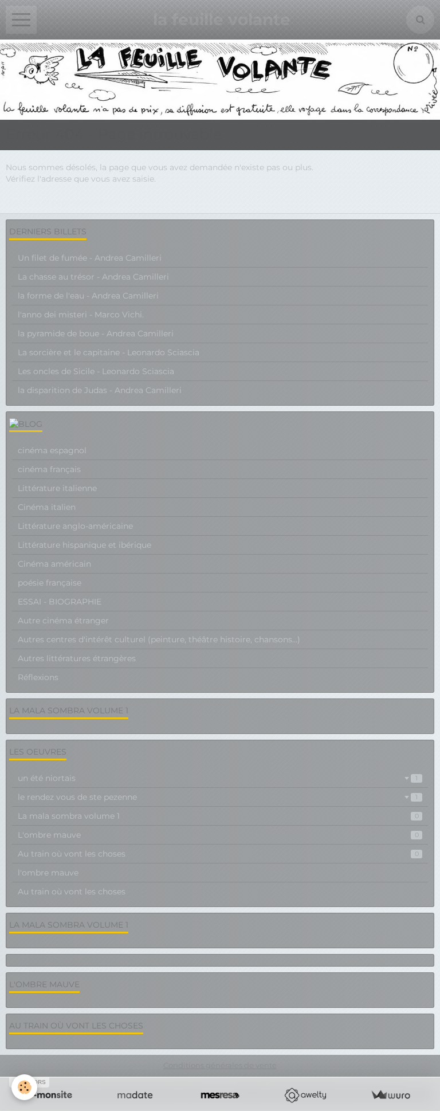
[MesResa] (220, 1095)
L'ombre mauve (218, 835)
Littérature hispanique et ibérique (84, 545)
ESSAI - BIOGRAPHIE (59, 601)
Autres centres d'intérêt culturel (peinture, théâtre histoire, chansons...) (159, 639)
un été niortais (218, 778)
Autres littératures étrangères (77, 658)
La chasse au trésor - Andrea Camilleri (93, 277)
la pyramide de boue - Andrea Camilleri (96, 333)
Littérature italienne (57, 488)
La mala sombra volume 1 (218, 816)
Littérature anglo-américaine (75, 526)
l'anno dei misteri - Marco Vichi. (81, 314)
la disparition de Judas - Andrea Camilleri (100, 390)
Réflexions (38, 677)
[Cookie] (24, 1087)
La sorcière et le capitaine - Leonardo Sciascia (108, 352)
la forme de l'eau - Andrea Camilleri (88, 295)
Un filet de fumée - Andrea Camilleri (90, 258)
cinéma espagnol (52, 450)
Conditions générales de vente (220, 1065)
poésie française (49, 583)
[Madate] (135, 1095)
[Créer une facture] (390, 1095)
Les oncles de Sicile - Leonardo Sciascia (96, 371)
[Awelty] (305, 1095)
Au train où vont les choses (218, 854)
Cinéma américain (54, 564)
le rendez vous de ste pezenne (218, 797)
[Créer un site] (49, 1095)
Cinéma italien (47, 507)
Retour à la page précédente (62, 202)
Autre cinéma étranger (63, 620)
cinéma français (49, 469)
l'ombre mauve (48, 872)
